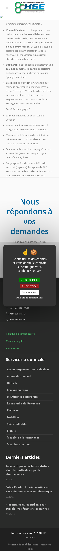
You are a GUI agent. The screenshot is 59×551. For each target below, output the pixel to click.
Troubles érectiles (18, 444)
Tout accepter (30, 280)
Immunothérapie (17, 390)
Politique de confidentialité (20, 333)
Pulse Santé (12, 348)
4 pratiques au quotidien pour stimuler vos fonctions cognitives (27, 506)
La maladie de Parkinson (23, 403)
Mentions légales (15, 341)
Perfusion (13, 410)
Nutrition (13, 417)
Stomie (11, 431)
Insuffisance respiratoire (23, 397)
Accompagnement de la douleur (28, 369)
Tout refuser (30, 286)
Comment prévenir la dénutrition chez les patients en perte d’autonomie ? (27, 470)
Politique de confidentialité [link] (29, 297)
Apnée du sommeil (19, 376)
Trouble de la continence (23, 437)
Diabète (12, 383)
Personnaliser (29, 292)
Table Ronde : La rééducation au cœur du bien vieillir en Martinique (29, 489)
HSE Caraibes (26, 26)
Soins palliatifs (17, 424)
